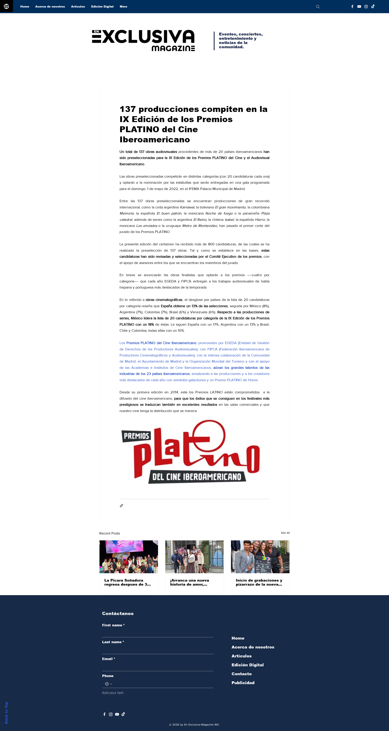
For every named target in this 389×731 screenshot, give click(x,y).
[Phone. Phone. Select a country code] (109, 684)
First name (113, 625)
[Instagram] (366, 6)
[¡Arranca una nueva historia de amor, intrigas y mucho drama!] (194, 556)
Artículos (242, 656)
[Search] (317, 6)
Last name (113, 642)
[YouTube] (359, 6)
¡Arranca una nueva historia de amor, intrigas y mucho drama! (194, 582)
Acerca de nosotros (253, 647)
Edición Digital (248, 665)
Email (108, 659)
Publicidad (243, 683)
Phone (107, 676)
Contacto (242, 674)
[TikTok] (373, 6)
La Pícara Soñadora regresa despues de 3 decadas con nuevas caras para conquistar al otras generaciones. (128, 582)
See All (285, 532)
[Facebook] (352, 6)
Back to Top (6, 713)
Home (238, 638)
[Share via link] (121, 506)
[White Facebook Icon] (104, 714)
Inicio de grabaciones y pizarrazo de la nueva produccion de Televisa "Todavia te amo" (259, 582)
